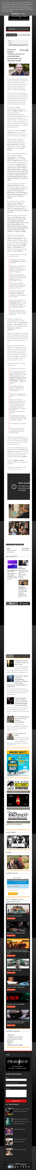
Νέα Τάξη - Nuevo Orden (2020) (15, 1004)
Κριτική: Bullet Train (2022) (14, 916)
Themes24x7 (23, 1164)
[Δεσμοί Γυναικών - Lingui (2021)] (18, 977)
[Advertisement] (21, 23)
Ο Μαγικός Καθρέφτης (19, 1129)
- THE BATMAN (11, 1035)
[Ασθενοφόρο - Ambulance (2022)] (18, 923)
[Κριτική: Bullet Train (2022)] (18, 906)
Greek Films (18, 544)
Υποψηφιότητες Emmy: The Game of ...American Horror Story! (21, 662)
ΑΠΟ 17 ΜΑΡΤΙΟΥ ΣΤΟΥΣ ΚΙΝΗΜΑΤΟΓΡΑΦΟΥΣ (14, 901)
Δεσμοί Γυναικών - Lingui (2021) (15, 987)
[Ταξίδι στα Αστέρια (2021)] (18, 960)
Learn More (15, 13)
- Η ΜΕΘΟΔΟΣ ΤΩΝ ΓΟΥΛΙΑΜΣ (15, 1037)
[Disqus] (18, 630)
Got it (23, 13)
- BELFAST (9, 1043)
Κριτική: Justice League (20, 1149)
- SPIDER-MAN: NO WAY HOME (15, 1045)
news (10, 42)
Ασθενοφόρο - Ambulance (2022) (16, 933)
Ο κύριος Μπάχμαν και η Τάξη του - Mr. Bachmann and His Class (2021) (18, 1022)
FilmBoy (18, 1163)
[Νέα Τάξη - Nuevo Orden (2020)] (18, 994)
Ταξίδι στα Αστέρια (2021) (14, 970)
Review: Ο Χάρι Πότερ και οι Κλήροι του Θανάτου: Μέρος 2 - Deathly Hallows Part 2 (22, 1121)
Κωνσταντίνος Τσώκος (10, 544)
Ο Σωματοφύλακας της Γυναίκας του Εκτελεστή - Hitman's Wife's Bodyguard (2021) (18, 951)
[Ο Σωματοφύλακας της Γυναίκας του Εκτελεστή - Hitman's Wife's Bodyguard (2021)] (18, 940)
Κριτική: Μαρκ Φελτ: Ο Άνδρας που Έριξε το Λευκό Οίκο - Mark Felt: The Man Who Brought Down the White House (21, 701)
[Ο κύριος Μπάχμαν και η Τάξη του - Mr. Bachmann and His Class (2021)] (18, 1011)
